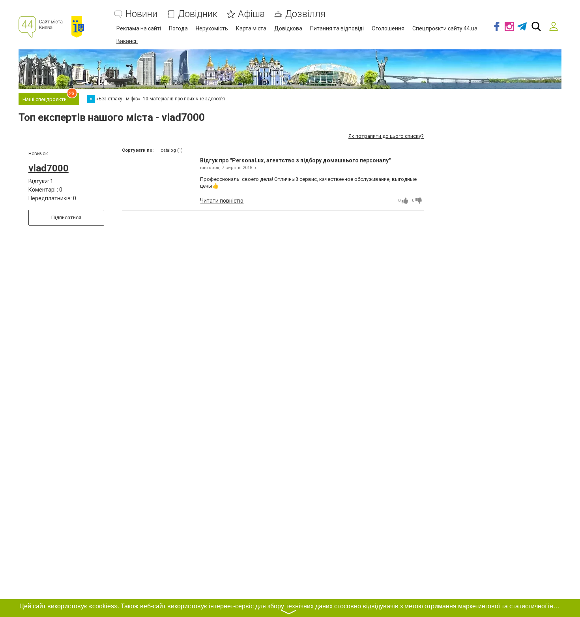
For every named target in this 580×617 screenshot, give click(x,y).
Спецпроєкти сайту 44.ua (444, 28)
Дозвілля (305, 14)
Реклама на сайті (138, 28)
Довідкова (288, 28)
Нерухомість (212, 28)
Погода (178, 28)
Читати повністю (221, 201)
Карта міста (251, 28)
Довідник (197, 14)
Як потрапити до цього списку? (386, 136)
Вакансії (127, 41)
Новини (141, 14)
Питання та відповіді (337, 28)
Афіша (251, 14)
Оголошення (388, 28)
